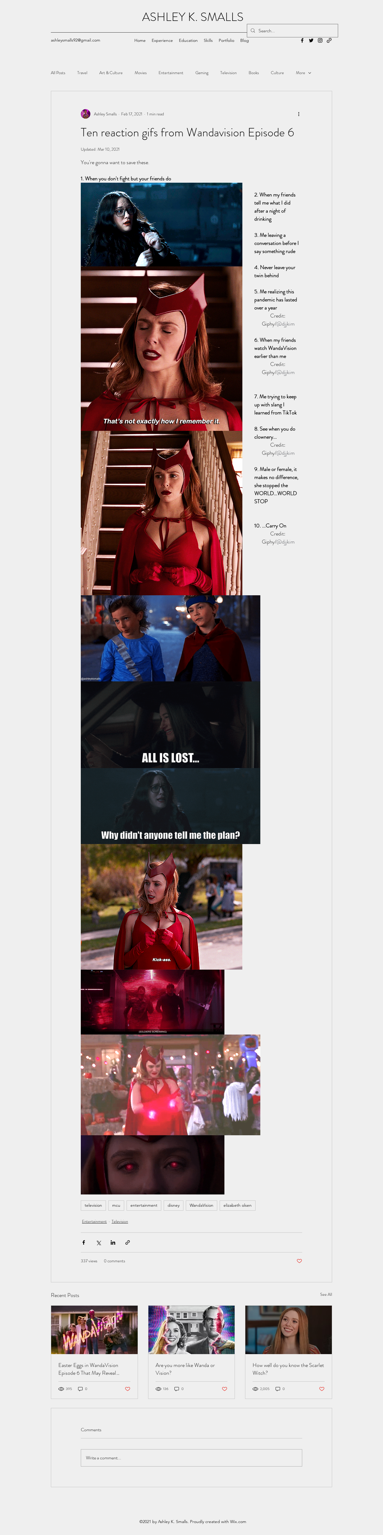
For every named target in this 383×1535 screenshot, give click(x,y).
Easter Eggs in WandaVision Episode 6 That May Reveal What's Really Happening (88, 1369)
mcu (116, 1205)
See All (326, 1294)
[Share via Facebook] (83, 1242)
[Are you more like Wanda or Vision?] (191, 1330)
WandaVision (201, 1205)
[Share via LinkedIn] (113, 1242)
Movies (141, 73)
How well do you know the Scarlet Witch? (288, 1369)
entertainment (143, 1205)
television (93, 1205)
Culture (277, 73)
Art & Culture (111, 73)
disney (174, 1205)
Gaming (201, 73)
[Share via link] (127, 1242)
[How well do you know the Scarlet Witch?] (288, 1330)
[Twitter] (311, 40)
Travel (82, 73)
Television (228, 73)
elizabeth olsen (238, 1205)
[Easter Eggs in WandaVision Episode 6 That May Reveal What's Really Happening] (94, 1330)
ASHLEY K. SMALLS (193, 16)
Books (254, 73)
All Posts (58, 73)
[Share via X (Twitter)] (98, 1242)
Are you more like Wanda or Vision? (185, 1369)
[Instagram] (320, 40)
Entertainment (171, 73)
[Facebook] (302, 40)
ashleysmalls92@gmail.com (75, 40)
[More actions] (298, 114)
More (300, 73)
